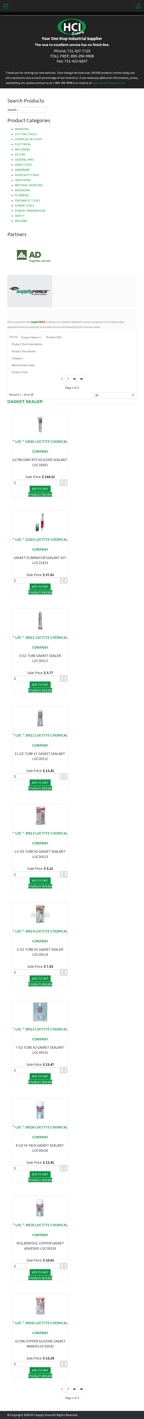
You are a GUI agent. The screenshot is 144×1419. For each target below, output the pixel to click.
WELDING (21, 221)
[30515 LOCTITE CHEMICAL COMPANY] (40, 1011)
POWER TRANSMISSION (30, 210)
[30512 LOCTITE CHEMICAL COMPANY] (40, 717)
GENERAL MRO (24, 159)
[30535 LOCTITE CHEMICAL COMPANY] (40, 1207)
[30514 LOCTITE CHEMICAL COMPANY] (40, 913)
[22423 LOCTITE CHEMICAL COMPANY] (40, 522)
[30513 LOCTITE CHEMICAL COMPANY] (40, 815)
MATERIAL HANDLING (29, 185)
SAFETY (19, 216)
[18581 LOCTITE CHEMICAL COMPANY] (40, 424)
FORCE (37, 322)
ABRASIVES (22, 129)
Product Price (20, 372)
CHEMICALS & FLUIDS (28, 139)
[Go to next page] (74, 378)
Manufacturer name (23, 365)
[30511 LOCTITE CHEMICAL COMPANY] (40, 619)
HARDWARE (22, 170)
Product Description (23, 351)
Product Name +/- (31, 337)
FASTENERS (22, 149)
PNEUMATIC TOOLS (27, 200)
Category (17, 358)
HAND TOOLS (23, 164)
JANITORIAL (23, 180)
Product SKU (54, 337)
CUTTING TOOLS (26, 134)
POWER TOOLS (24, 205)
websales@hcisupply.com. (108, 83)
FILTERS (20, 154)
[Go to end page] (81, 378)
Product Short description (27, 344)
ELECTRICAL (23, 144)
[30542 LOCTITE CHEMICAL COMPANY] (40, 1305)
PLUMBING (22, 195)
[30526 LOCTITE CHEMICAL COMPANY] (40, 1109)
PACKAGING (22, 190)
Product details (40, 494)
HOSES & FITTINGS (27, 175)
